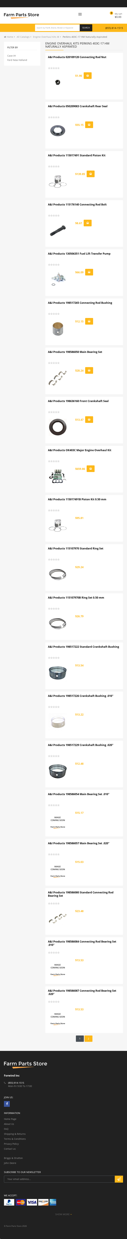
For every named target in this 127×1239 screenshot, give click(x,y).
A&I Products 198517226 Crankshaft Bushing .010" (80, 696)
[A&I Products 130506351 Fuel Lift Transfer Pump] (57, 280)
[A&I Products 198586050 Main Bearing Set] (57, 378)
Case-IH (11, 55)
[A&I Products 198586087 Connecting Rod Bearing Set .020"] (57, 1017)
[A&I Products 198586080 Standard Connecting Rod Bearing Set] (57, 918)
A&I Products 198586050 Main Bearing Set (75, 352)
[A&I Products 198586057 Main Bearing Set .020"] (57, 869)
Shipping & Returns (15, 1133)
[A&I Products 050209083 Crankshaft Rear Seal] (57, 132)
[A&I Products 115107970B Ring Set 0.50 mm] (57, 623)
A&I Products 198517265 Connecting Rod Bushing (80, 303)
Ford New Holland (17, 60)
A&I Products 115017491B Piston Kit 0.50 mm (77, 499)
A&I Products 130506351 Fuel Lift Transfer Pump (79, 253)
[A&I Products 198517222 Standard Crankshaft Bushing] (57, 673)
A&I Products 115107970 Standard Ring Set (75, 548)
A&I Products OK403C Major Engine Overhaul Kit (79, 450)
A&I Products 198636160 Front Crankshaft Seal (78, 401)
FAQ (6, 1128)
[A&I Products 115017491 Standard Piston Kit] (57, 181)
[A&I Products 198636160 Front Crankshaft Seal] (57, 427)
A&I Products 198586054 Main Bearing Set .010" (78, 794)
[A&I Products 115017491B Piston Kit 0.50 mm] (57, 525)
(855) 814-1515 (114, 28)
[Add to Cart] (88, 75)
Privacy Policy (11, 1143)
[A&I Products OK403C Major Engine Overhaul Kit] (57, 476)
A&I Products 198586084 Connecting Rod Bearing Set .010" (82, 943)
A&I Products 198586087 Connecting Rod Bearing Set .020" (82, 992)
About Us (9, 1124)
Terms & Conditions (15, 1138)
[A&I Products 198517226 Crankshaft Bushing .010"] (57, 722)
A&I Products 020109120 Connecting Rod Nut (77, 57)
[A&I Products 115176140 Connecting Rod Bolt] (57, 230)
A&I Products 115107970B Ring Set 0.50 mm (76, 597)
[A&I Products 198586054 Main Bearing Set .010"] (57, 820)
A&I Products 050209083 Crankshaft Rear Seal (77, 106)
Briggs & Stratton (13, 1158)
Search (86, 27)
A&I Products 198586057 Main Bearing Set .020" (78, 843)
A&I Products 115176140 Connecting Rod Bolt (77, 204)
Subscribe (119, 1179)
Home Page (10, 1119)
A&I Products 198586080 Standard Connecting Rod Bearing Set (80, 894)
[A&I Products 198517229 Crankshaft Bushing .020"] (57, 771)
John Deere (10, 1163)
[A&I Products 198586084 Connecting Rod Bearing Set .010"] (57, 967)
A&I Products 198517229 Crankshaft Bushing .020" (80, 745)
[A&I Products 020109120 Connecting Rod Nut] (57, 83)
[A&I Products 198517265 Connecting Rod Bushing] (57, 329)
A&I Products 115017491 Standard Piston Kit (77, 155)
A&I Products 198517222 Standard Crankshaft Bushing (83, 647)
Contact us (10, 1148)
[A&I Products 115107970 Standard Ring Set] (57, 574)
